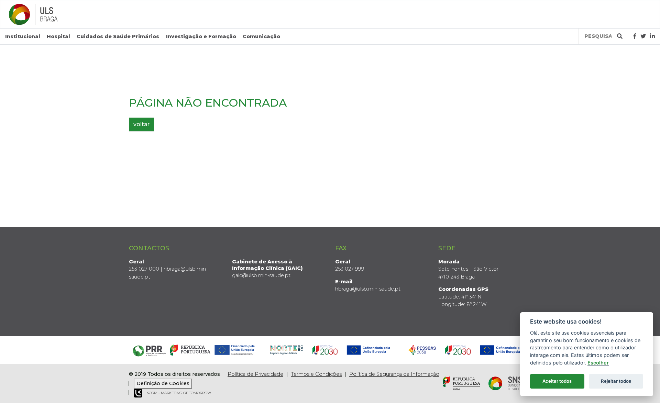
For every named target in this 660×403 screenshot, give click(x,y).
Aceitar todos (557, 381)
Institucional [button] (22, 36)
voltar (141, 124)
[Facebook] (635, 36)
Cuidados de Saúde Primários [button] (118, 36)
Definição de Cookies (162, 383)
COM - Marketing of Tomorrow (177, 393)
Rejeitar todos (616, 381)
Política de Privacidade (255, 374)
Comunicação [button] (261, 36)
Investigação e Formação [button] (201, 36)
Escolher (598, 363)
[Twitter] (643, 36)
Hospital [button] (58, 36)
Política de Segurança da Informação (394, 374)
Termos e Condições (316, 374)
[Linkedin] (652, 36)
